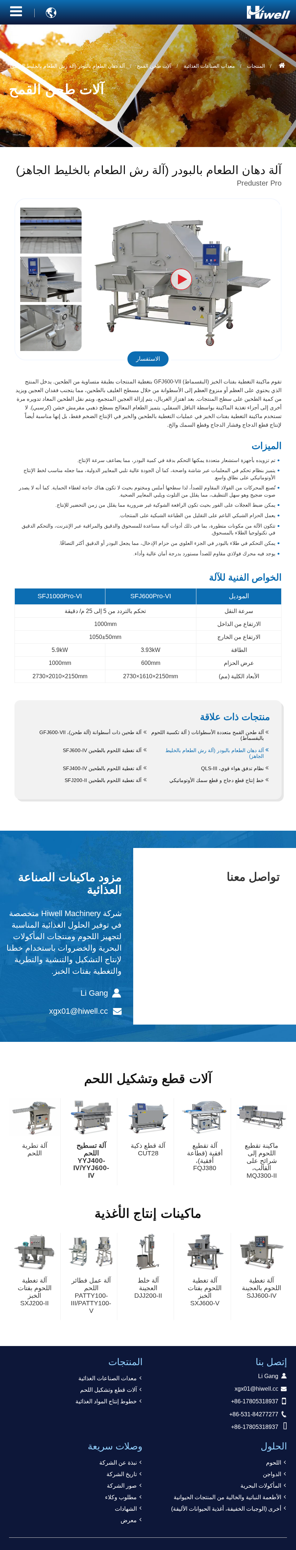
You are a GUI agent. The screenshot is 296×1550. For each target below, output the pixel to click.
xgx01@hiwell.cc (78, 1011)
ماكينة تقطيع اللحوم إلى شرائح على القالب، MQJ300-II (261, 1160)
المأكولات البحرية (260, 1486)
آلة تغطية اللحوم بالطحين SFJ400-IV (102, 768)
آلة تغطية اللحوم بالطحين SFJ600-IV (102, 750)
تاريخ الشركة (121, 1474)
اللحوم (273, 1463)
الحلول (274, 1446)
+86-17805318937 (254, 1401)
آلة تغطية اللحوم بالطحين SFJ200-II (103, 780)
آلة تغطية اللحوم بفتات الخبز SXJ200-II (35, 1291)
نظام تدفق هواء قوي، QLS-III (232, 768)
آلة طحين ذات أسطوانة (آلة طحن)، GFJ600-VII (90, 732)
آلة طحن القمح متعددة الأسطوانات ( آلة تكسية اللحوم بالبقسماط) (207, 735)
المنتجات (256, 66)
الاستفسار (148, 359)
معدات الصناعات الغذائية (209, 66)
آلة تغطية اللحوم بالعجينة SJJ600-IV (261, 1288)
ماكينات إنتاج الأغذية (148, 1213)
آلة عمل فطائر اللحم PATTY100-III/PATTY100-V (91, 1295)
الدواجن (272, 1474)
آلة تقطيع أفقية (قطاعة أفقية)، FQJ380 (205, 1157)
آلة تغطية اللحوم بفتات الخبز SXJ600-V (205, 1291)
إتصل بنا (271, 1362)
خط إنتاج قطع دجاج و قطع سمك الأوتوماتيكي (216, 780)
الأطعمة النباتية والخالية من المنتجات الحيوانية (227, 1497)
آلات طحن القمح (154, 66)
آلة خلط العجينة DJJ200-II (148, 1288)
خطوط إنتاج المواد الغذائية (106, 1401)
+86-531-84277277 (253, 1414)
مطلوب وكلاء (121, 1497)
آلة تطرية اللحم (34, 1149)
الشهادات (126, 1509)
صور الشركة (122, 1486)
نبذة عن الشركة (118, 1463)
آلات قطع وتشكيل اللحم (148, 1078)
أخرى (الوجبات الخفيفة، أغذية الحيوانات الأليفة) (226, 1509)
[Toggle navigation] (16, 11)
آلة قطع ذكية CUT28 (148, 1149)
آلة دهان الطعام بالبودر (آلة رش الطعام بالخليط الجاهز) (214, 753)
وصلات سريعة (115, 1446)
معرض (129, 1520)
